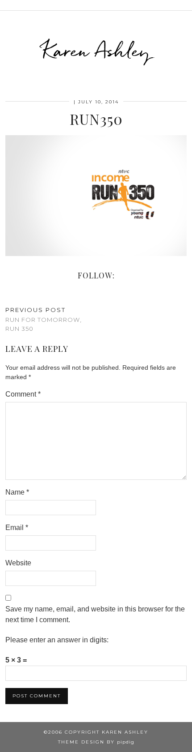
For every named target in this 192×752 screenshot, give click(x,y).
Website (18, 563)
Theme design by (96, 742)
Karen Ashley (96, 50)
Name (17, 492)
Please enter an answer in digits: (57, 640)
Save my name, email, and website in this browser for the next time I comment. (95, 614)
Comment (23, 394)
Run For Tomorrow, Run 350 (43, 319)
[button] (186, 5)
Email (16, 527)
